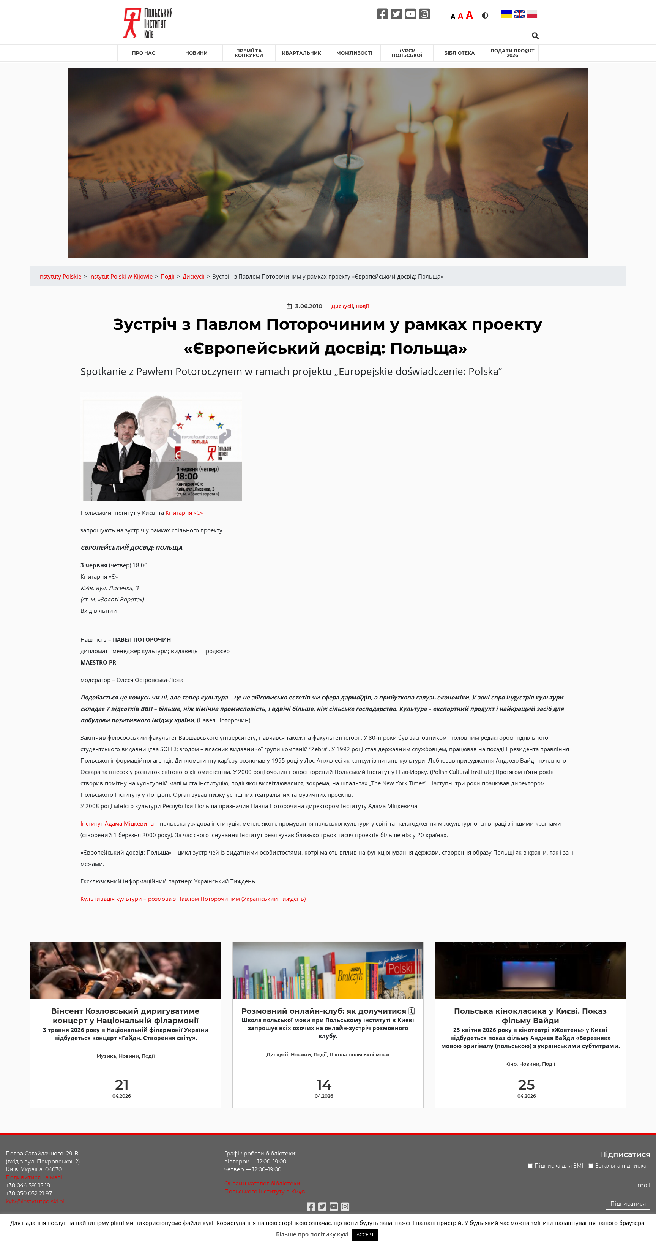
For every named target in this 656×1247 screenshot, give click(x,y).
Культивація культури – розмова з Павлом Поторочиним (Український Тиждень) (193, 898)
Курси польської (407, 53)
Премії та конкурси (249, 53)
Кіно (511, 1064)
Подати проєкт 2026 (512, 53)
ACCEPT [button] (365, 1234)
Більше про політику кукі (312, 1234)
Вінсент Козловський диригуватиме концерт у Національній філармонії (125, 1015)
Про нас (143, 53)
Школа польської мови (359, 1054)
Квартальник (301, 53)
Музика (106, 1056)
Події (362, 306)
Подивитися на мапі (34, 1177)
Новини (196, 53)
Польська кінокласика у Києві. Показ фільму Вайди (530, 1015)
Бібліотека (459, 53)
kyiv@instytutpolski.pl (35, 1201)
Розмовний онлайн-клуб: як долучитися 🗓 (328, 1011)
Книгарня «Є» (184, 512)
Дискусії (342, 306)
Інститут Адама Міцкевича (117, 823)
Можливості (354, 53)
